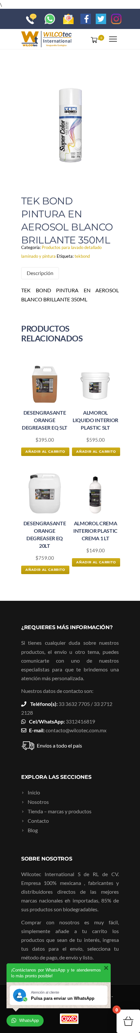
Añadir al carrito (45, 451)
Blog (33, 830)
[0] (93, 39)
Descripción (40, 273)
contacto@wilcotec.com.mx (76, 730)
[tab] (40, 273)
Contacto (38, 821)
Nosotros (38, 802)
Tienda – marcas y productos (59, 811)
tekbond (82, 256)
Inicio (34, 792)
